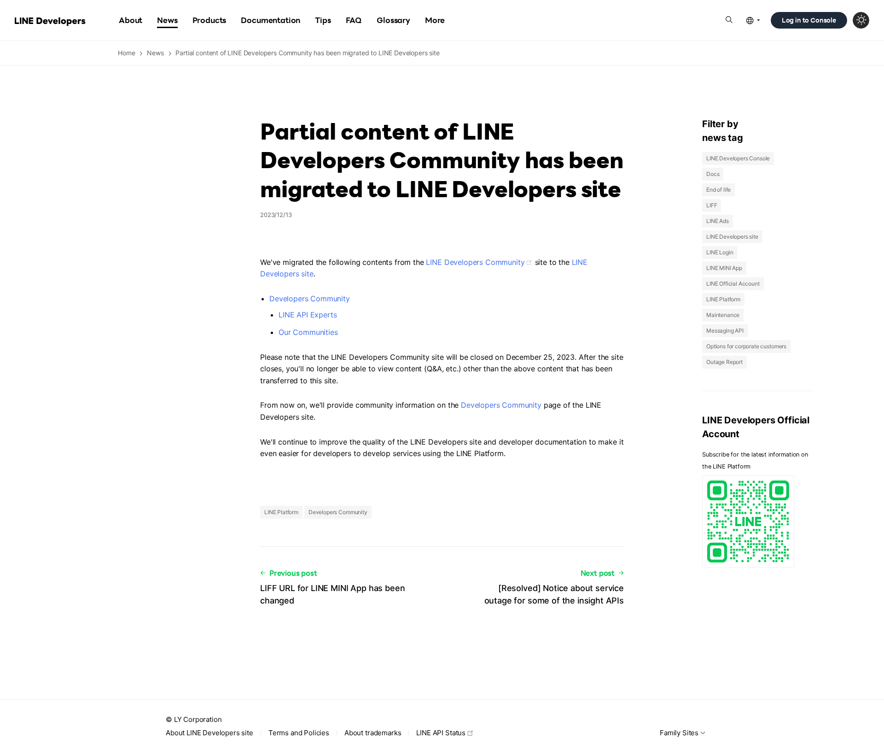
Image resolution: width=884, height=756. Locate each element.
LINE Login (719, 252)
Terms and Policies (298, 732)
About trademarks (372, 732)
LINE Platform (281, 512)
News (155, 53)
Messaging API (725, 330)
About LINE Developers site (209, 732)
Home (126, 53)
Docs (712, 173)
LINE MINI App (724, 267)
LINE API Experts (308, 314)
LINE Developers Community (475, 262)
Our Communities (308, 332)
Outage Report (724, 361)
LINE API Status (440, 732)
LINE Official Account (733, 283)
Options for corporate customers (746, 346)
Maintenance (722, 314)
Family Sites (679, 732)
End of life (718, 189)
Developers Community (309, 298)
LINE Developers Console (738, 158)
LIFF (711, 205)
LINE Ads (717, 220)
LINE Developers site (732, 236)
